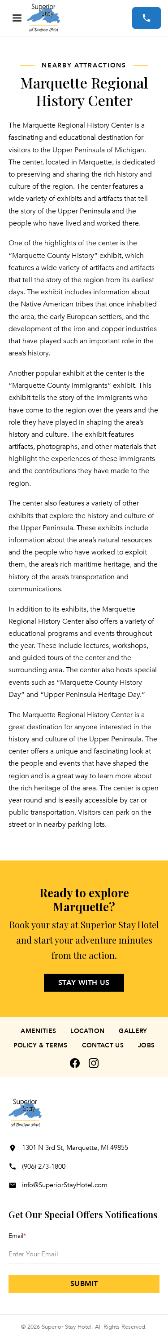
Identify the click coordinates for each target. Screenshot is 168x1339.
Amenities (38, 1031)
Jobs (146, 1045)
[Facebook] (75, 1063)
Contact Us (103, 1045)
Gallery (133, 1031)
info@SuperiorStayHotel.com (65, 1184)
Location (87, 1031)
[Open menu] (17, 18)
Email (17, 1236)
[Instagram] (94, 1063)
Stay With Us (84, 983)
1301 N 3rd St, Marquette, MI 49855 (75, 1147)
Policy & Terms (40, 1045)
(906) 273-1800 (43, 1166)
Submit (84, 1284)
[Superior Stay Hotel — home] (79, 18)
